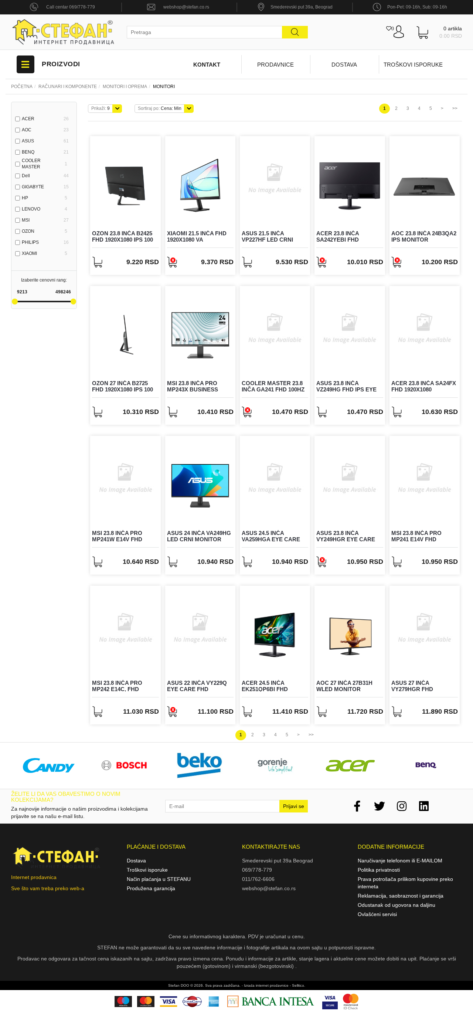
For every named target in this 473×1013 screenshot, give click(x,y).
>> (454, 108)
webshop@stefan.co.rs (186, 7)
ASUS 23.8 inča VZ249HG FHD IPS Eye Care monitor (346, 389)
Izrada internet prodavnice (266, 985)
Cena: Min (159, 108)
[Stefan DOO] (63, 32)
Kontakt (206, 64)
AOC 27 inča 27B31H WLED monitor (344, 686)
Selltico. (298, 985)
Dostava (344, 64)
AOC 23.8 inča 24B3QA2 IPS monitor (423, 236)
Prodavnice (275, 64)
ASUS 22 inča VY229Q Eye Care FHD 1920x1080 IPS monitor (200, 689)
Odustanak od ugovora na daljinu (396, 905)
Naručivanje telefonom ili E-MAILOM (400, 861)
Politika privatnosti (379, 870)
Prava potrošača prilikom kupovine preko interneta (405, 882)
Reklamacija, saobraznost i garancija (400, 896)
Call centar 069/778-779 (70, 7)
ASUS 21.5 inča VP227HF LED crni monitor (267, 239)
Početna (22, 86)
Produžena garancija (151, 888)
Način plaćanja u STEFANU (159, 879)
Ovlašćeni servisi (377, 914)
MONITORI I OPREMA (125, 86)
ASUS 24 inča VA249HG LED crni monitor (199, 536)
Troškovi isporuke (413, 64)
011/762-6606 (258, 879)
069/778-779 (257, 870)
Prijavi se (293, 806)
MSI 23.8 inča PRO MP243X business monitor (192, 389)
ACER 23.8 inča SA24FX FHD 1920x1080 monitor (423, 389)
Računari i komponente (67, 86)
